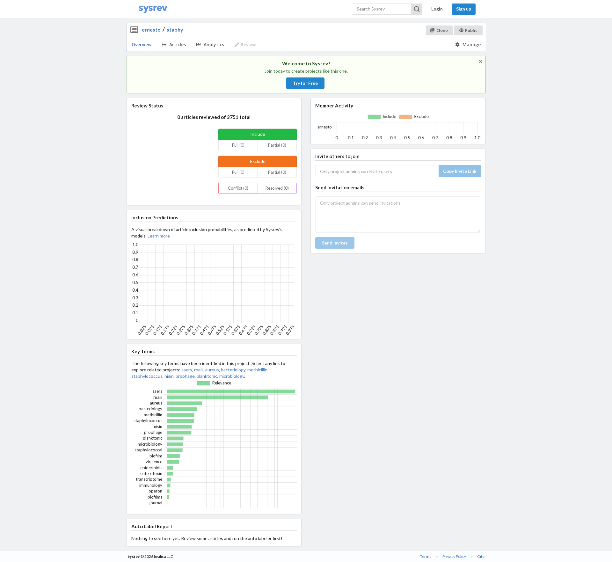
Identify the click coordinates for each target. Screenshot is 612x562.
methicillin (257, 369)
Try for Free (305, 83)
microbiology (231, 376)
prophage (185, 376)
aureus (212, 369)
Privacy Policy (454, 556)
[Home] (153, 9)
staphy (175, 29)
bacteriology (233, 369)
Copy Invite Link (460, 171)
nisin (169, 376)
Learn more (159, 235)
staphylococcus (147, 376)
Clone (442, 30)
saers (186, 369)
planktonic (207, 376)
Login (437, 8)
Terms (425, 556)
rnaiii (198, 369)
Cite (480, 556)
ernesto (151, 29)
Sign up (463, 8)
